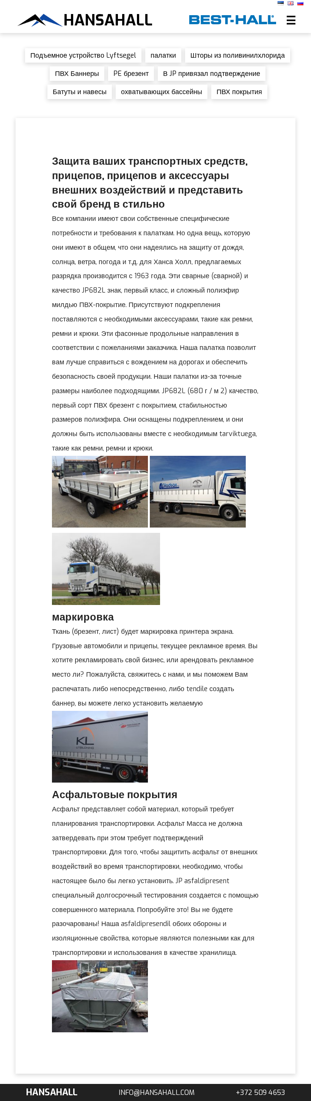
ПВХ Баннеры (77, 73)
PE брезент (131, 73)
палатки (163, 55)
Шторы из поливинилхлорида (237, 55)
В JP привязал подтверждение (211, 73)
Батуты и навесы (80, 91)
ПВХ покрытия (239, 91)
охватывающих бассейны (161, 91)
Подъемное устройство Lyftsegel (83, 55)
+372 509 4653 (260, 1092)
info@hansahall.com (157, 1092)
